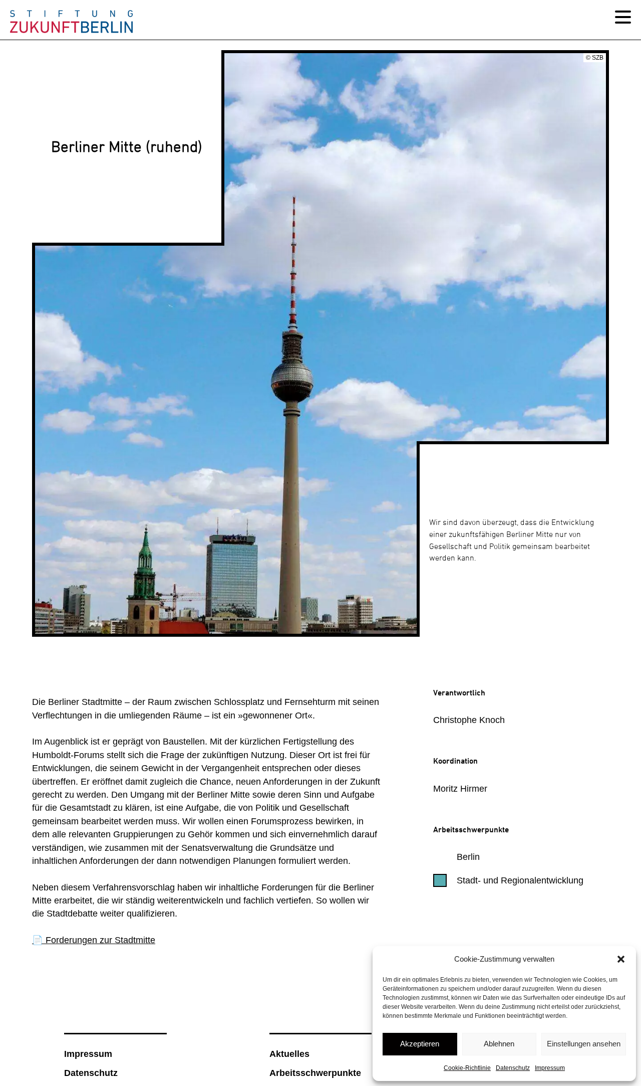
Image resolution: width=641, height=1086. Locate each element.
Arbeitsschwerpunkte (315, 1073)
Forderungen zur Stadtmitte (99, 940)
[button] (621, 959)
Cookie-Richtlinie (467, 1067)
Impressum (550, 1067)
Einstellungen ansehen (583, 1043)
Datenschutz (513, 1067)
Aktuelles (289, 1054)
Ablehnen (499, 1043)
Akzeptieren (419, 1043)
